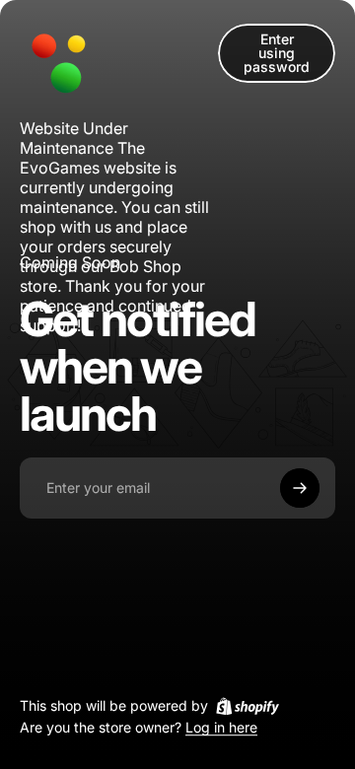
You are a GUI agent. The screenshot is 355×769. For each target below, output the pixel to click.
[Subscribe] (300, 488)
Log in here (221, 728)
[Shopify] (247, 706)
